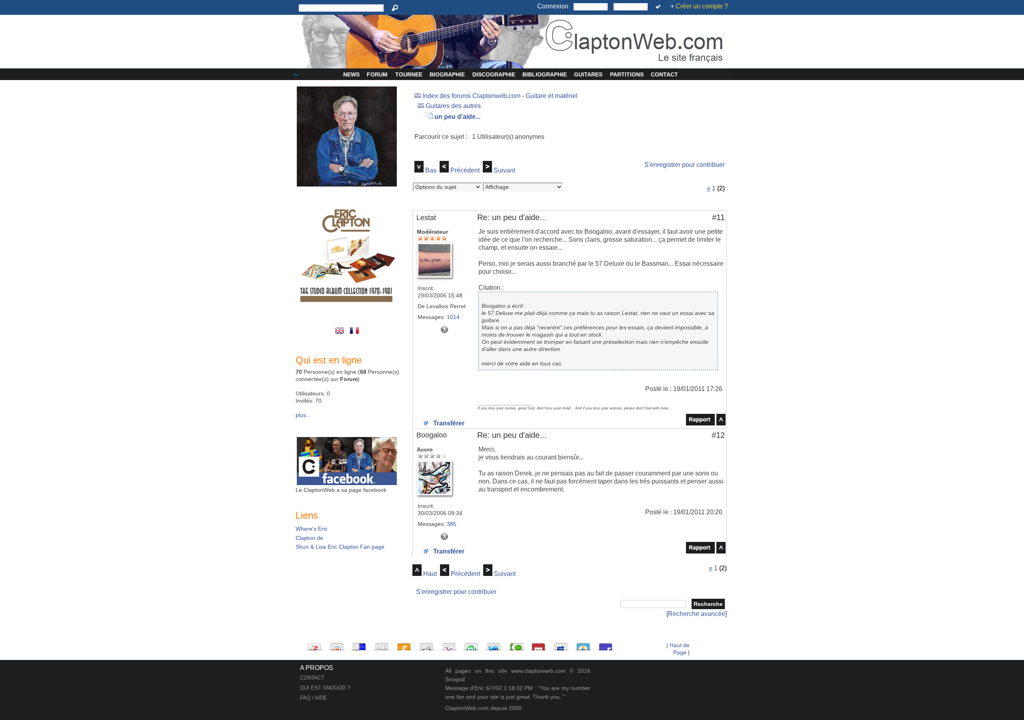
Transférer (448, 423)
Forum (377, 74)
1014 (453, 317)
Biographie (447, 74)
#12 (718, 435)
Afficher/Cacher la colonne (297, 75)
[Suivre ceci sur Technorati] (516, 644)
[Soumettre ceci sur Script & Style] (314, 644)
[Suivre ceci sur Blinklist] (337, 644)
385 (451, 524)
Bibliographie (544, 74)
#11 (718, 217)
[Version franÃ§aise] (355, 334)
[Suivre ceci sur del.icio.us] (359, 644)
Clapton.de (309, 538)
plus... (303, 415)
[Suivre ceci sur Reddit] (426, 644)
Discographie (493, 74)
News (351, 74)
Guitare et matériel (552, 95)
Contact (664, 74)
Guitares (588, 74)
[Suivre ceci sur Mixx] (538, 644)
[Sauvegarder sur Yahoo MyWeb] (449, 644)
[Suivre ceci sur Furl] (404, 644)
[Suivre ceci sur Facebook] (606, 644)
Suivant (504, 170)
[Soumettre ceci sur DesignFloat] (583, 644)
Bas (430, 170)
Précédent (465, 170)
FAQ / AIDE (313, 698)
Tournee (408, 74)
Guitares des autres (453, 105)
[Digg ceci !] (382, 644)
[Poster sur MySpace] (561, 644)
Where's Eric (312, 528)
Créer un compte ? (702, 6)
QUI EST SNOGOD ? (325, 688)
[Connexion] (659, 7)
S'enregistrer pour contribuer (684, 164)
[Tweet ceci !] (494, 644)
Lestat (426, 218)
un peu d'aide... (457, 116)
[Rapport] (700, 423)
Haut (430, 573)
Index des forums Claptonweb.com (471, 95)
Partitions (627, 74)
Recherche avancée (696, 613)
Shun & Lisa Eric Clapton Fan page (340, 547)
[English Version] (341, 334)
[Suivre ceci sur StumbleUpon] (471, 644)
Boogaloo (431, 435)
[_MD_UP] (721, 423)
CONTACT (312, 678)
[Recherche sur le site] (396, 8)
